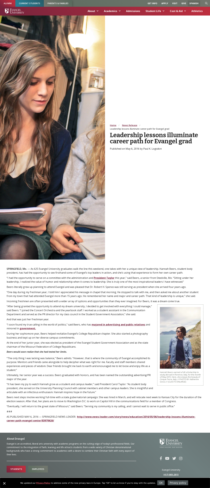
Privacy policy (178, 482)
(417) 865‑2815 (170, 474)
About (91, 11)
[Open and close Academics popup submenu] (120, 11)
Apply (164, 3)
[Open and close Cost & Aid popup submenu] (185, 11)
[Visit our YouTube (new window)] (167, 458)
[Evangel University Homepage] (14, 11)
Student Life (153, 11)
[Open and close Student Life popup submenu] (164, 11)
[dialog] (105, 483)
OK (161, 482)
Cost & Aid (176, 11)
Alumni (8, 3)
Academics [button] (110, 11)
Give (183, 3)
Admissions (133, 11)
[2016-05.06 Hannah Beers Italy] (180, 337)
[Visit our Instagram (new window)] (180, 458)
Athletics (197, 11)
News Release (129, 125)
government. (28, 328)
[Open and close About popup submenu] (98, 11)
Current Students (29, 3)
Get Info (152, 3)
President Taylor (104, 278)
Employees (38, 469)
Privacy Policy (43, 483)
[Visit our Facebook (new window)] (161, 458)
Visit (174, 3)
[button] (4, 484)
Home (113, 125)
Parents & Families (58, 3)
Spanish (193, 3)
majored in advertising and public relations (118, 324)
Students (16, 469)
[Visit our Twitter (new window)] (174, 458)
